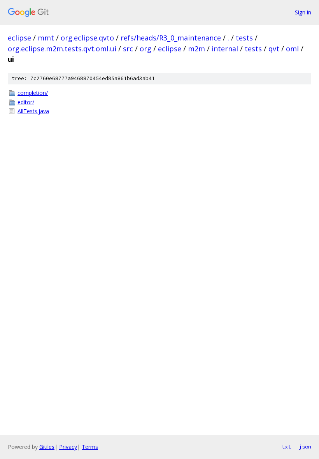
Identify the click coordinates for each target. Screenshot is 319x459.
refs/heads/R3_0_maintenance (171, 37)
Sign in (303, 12)
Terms (90, 446)
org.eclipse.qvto (87, 37)
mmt (46, 37)
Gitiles (46, 446)
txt (286, 446)
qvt (273, 48)
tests (244, 37)
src (128, 48)
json (305, 446)
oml (292, 48)
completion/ (33, 92)
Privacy (68, 446)
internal (225, 48)
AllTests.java (33, 111)
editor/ (26, 102)
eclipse (19, 37)
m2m (196, 48)
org (145, 48)
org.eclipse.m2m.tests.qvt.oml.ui (62, 48)
